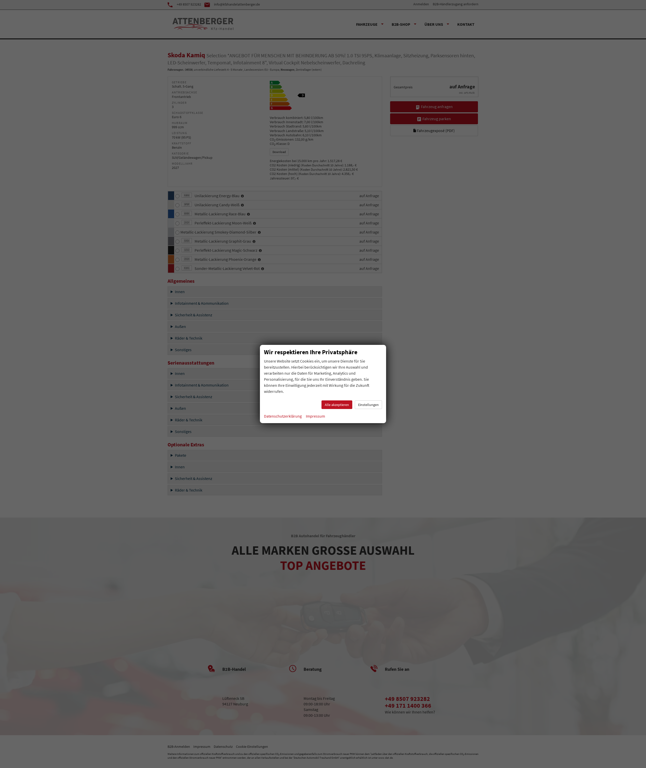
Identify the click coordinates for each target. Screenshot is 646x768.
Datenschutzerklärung (283, 416)
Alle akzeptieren (337, 404)
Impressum (315, 416)
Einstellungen (368, 404)
